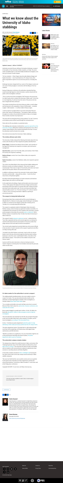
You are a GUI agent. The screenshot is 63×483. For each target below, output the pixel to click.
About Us (24, 465)
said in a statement (28, 212)
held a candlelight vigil (24, 352)
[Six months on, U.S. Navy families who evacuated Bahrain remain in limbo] (46, 46)
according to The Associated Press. (21, 320)
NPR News (52, 43)
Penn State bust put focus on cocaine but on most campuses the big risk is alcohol (55, 68)
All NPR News (5, 13)
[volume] (7, 6)
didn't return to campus (8, 346)
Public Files (51, 465)
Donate (58, 2)
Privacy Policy (38, 468)
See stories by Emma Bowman (17, 418)
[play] (3, 6)
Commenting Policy (52, 468)
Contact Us (37, 465)
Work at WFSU (25, 468)
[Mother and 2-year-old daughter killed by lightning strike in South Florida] (46, 36)
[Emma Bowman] (5, 417)
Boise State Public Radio (16, 301)
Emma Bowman (16, 32)
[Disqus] (31, 444)
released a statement (18, 218)
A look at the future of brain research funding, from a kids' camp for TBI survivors (50, 58)
